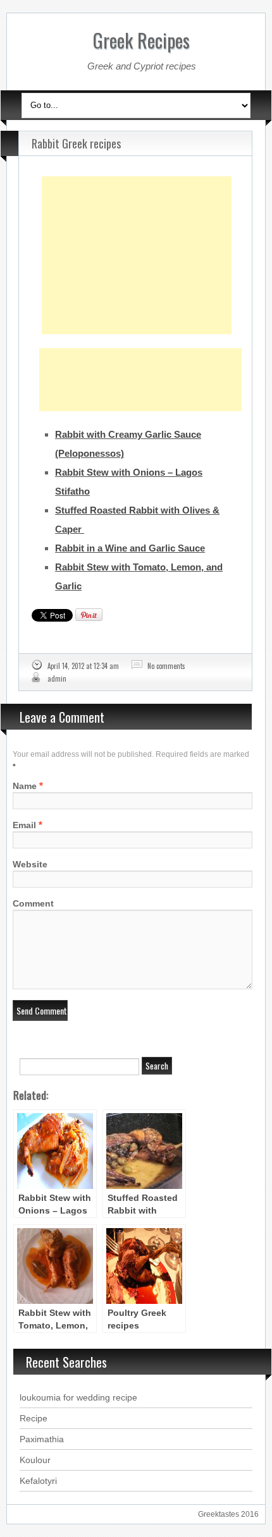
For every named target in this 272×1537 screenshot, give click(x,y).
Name (25, 786)
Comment (33, 903)
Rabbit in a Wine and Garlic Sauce (130, 548)
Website (30, 864)
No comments (166, 666)
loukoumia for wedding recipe (78, 1397)
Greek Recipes (141, 40)
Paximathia (42, 1439)
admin (56, 678)
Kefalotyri (38, 1481)
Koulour (35, 1460)
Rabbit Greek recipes (76, 143)
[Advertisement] (137, 223)
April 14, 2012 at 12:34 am (83, 666)
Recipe (33, 1418)
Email (24, 825)
